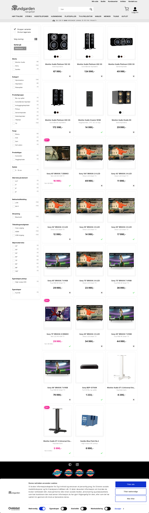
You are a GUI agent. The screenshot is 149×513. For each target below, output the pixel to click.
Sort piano (18, 145)
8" (16, 192)
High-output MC (20, 282)
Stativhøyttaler (20, 116)
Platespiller (70, 16)
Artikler (123, 1)
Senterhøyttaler (20, 112)
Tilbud (116, 16)
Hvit (16, 138)
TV (16, 123)
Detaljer (118, 509)
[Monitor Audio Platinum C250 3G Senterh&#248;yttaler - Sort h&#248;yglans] (121, 40)
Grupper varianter (24, 29)
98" (16, 267)
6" (16, 188)
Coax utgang (19, 228)
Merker (107, 16)
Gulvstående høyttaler (22, 102)
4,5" (16, 181)
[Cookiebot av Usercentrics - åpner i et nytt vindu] (14, 508)
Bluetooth (18, 217)
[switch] (64, 508)
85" (16, 264)
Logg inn (135, 12)
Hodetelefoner (41, 16)
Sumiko (17, 69)
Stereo (28, 16)
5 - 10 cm (18, 170)
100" (16, 271)
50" (16, 249)
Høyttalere (17, 16)
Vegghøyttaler (20, 159)
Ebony (17, 134)
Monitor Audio (20, 62)
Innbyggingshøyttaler (22, 105)
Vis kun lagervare (24, 32)
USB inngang (19, 235)
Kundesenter (113, 1)
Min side (95, 1)
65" (16, 257)
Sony (17, 66)
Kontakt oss (132, 1)
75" (16, 260)
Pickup (17, 109)
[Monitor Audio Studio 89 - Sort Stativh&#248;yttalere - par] (121, 96)
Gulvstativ (18, 156)
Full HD (17, 293)
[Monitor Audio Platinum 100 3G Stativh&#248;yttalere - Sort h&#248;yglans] (58, 40)
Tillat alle (130, 484)
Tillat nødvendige (131, 492)
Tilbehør (18, 120)
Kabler (98, 16)
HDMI (17, 231)
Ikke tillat (130, 499)
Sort (16, 141)
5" (16, 185)
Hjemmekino (56, 16)
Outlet (125, 16)
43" (16, 246)
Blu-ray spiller (20, 98)
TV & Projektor (85, 16)
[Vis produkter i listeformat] (35, 39)
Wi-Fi (17, 206)
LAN (16, 203)
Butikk (103, 1)
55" (16, 253)
